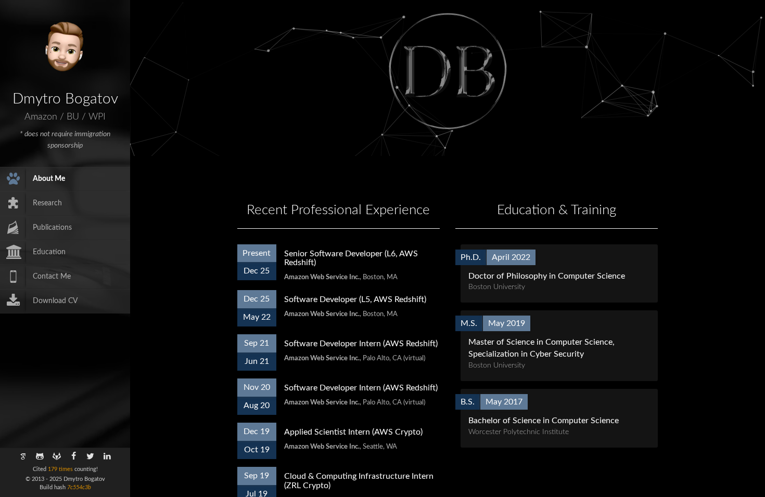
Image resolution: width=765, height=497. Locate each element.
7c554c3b (79, 487)
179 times (60, 469)
